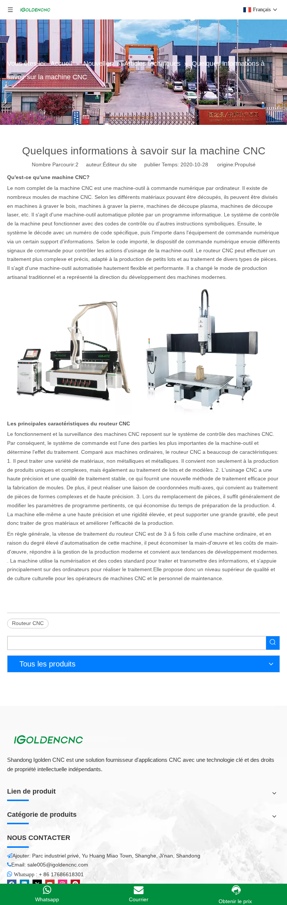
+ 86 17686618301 (61, 874)
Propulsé (245, 164)
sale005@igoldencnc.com (57, 865)
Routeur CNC (28, 623)
